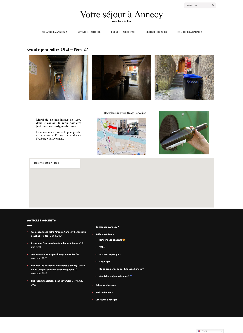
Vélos (102, 247)
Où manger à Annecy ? (54, 32)
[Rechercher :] (196, 5)
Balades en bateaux (123, 32)
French (203, 330)
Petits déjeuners (156, 32)
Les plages (104, 262)
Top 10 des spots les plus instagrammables (53, 254)
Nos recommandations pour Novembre (51, 281)
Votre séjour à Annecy (121, 14)
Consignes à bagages (189, 32)
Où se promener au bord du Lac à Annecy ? (121, 269)
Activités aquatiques (110, 254)
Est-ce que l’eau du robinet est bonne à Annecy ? (56, 243)
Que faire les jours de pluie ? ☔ (116, 276)
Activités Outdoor (89, 32)
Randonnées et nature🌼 (112, 240)
